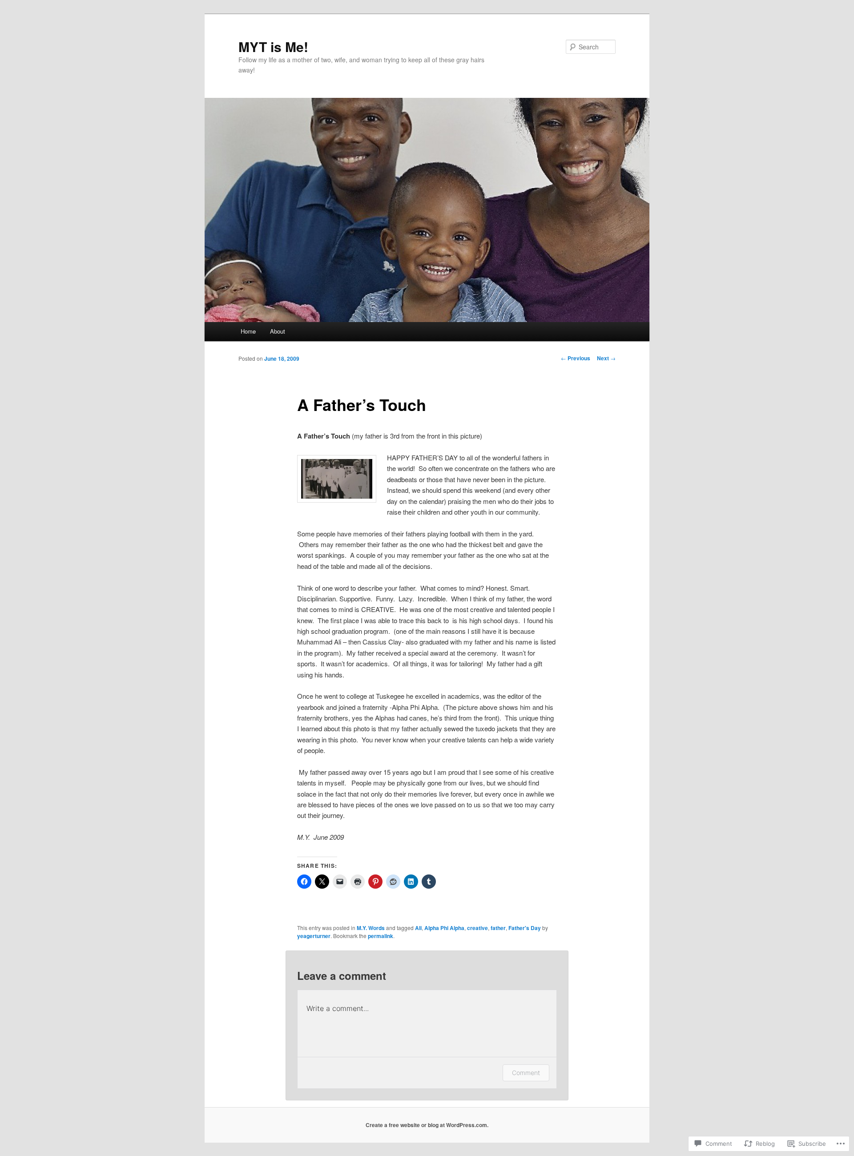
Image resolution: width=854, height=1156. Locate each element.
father (498, 928)
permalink (380, 936)
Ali (418, 928)
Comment (526, 1072)
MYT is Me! (273, 46)
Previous (575, 358)
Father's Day (524, 928)
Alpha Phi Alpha (444, 928)
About (277, 331)
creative (477, 928)
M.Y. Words (371, 928)
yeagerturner (313, 936)
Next (606, 358)
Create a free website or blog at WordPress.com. (427, 1125)
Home (248, 331)
